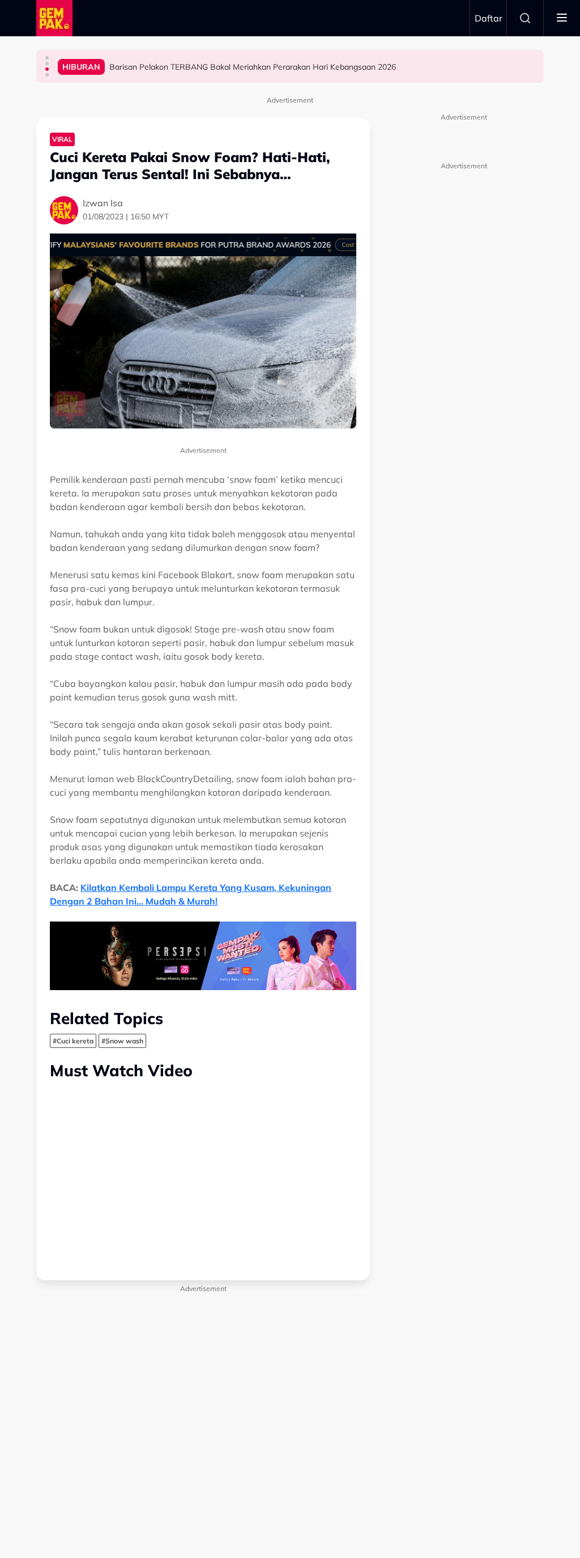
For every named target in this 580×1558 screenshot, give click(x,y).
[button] (47, 58)
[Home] (54, 18)
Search (525, 18)
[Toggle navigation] (562, 18)
